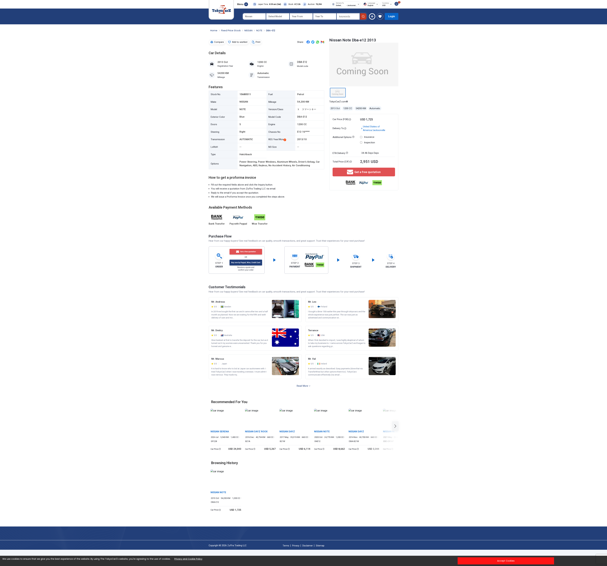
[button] (396, 426)
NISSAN (248, 30)
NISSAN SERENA (220, 431)
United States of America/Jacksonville (374, 128)
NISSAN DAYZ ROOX (256, 431)
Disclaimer (307, 545)
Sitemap (320, 545)
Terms (286, 545)
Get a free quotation (367, 172)
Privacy (295, 545)
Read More (302, 385)
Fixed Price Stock (231, 30)
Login (391, 16)
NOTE (259, 30)
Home (214, 30)
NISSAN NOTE (322, 431)
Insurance (369, 137)
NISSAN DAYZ (287, 431)
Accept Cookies (506, 560)
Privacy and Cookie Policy (188, 558)
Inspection (369, 142)
